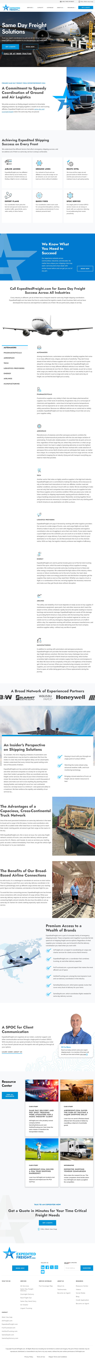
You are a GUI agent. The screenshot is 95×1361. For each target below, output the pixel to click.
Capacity (40, 7)
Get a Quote (86, 7)
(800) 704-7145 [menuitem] (7, 1317)
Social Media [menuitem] (80, 1293)
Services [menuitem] (23, 1281)
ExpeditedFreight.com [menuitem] (10, 1324)
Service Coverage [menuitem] (45, 1281)
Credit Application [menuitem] (82, 1300)
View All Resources (10, 1095)
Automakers (10, 347)
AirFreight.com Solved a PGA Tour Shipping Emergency (41, 1171)
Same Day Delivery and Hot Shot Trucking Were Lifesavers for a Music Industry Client (41, 1113)
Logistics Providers (14, 368)
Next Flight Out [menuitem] (26, 1298)
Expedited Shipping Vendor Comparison (75, 1170)
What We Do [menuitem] (6, 1281)
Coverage (50, 7)
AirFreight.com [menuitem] (7, 1321)
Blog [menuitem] (77, 1296)
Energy (8, 373)
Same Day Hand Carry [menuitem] (28, 1301)
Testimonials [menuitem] (61, 1289)
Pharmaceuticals (13, 353)
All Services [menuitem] (24, 1286)
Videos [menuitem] (78, 1289)
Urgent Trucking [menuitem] (26, 1308)
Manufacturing (12, 384)
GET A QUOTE (47, 1223)
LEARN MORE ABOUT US (12, 1052)
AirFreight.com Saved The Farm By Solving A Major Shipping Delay (76, 1112)
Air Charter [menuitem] (24, 1305)
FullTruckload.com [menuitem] (8, 1328)
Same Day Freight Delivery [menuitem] (26, 1290)
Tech (6, 363)
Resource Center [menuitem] (82, 1286)
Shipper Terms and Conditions (58, 1357)
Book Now (30, 47)
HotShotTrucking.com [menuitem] (9, 1331)
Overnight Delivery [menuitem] (27, 1294)
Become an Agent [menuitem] (64, 1293)
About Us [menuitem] (60, 1281)
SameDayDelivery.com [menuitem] (10, 1338)
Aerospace (9, 358)
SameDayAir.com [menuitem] (8, 1335)
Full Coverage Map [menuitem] (46, 1286)
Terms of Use (41, 1357)
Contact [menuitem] (5, 1312)
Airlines (8, 378)
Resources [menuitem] (79, 1281)
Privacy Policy (28, 1357)
